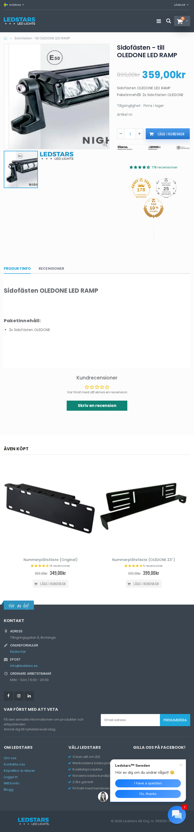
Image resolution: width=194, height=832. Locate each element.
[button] (177, 815)
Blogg (8, 789)
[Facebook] (8, 696)
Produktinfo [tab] (17, 268)
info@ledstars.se (24, 665)
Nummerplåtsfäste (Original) (50, 559)
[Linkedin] (29, 696)
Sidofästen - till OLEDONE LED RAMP (147, 51)
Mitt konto (11, 783)
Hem (6, 38)
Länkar (179, 5)
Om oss (10, 758)
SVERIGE (15, 5)
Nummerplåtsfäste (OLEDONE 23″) (143, 559)
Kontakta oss (14, 764)
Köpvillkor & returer (19, 770)
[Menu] (159, 21)
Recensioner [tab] (51, 268)
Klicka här (18, 651)
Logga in (11, 777)
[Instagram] (18, 696)
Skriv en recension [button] (97, 405)
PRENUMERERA (175, 720)
